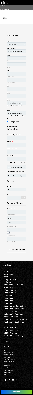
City (8, 86)
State (9, 93)
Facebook (5, 18)
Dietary (9, 110)
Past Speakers (12, 317)
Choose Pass (11, 119)
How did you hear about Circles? (16, 163)
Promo (9, 195)
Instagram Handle (12, 149)
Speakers (8, 274)
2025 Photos (10, 333)
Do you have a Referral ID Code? (16, 172)
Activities (10, 293)
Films (7, 341)
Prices (7, 282)
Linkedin (5, 20)
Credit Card (11, 209)
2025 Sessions (12, 330)
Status (9, 41)
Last (8, 67)
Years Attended (12, 48)
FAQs (5, 374)
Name (9, 55)
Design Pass (14, 121)
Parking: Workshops (15, 322)
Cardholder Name (12, 242)
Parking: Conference (15, 319)
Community (9, 295)
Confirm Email (11, 82)
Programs (8, 298)
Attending (10, 187)
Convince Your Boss (15, 309)
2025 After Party (13, 336)
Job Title (10, 142)
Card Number (11, 214)
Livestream (10, 290)
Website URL (11, 156)
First (8, 61)
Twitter (4, 17)
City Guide (10, 279)
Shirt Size (10, 100)
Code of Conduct (8, 371)
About (7, 271)
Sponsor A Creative (15, 306)
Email (9, 70)
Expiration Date (11, 226)
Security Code (11, 235)
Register (16, 392)
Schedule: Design (13, 285)
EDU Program (10, 311)
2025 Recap (10, 328)
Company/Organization (14, 135)
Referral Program (13, 314)
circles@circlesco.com (9, 367)
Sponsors (8, 301)
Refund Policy (7, 372)
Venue (7, 277)
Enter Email (10, 76)
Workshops (9, 287)
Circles (8, 303)
